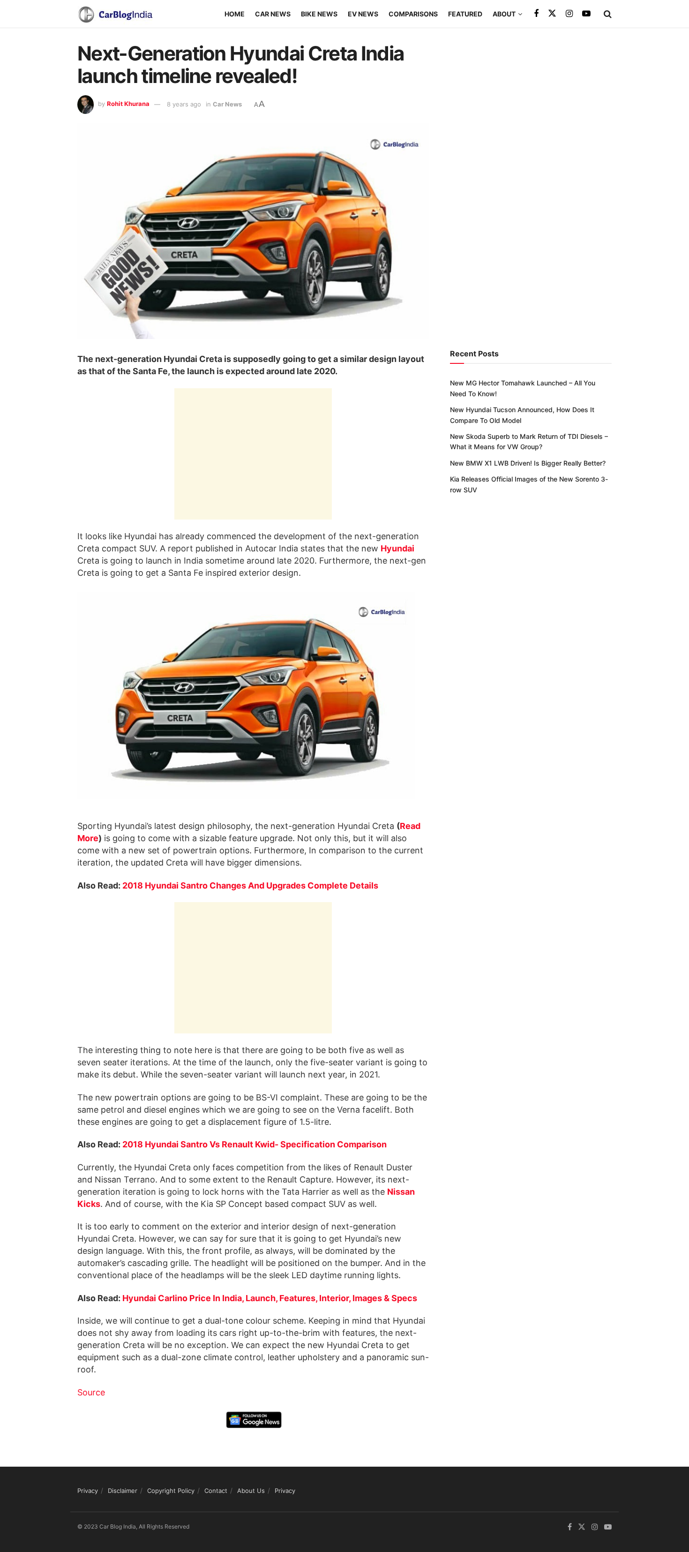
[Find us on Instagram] (569, 13)
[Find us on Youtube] (586, 13)
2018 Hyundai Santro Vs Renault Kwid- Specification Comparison (254, 1144)
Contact (215, 1490)
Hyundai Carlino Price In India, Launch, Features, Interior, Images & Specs (269, 1298)
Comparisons (413, 14)
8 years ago (184, 104)
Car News (273, 14)
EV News (363, 14)
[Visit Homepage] (114, 14)
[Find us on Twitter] (552, 13)
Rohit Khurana (128, 104)
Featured (465, 14)
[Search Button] (608, 14)
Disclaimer (122, 1490)
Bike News (319, 14)
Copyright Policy (171, 1490)
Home (235, 14)
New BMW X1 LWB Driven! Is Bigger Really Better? (528, 463)
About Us (251, 1490)
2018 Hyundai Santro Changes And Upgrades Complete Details (250, 885)
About (504, 14)
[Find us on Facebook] (536, 13)
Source (91, 1392)
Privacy (87, 1490)
